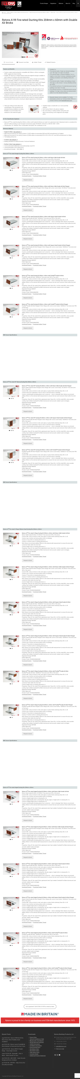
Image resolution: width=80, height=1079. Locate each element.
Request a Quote (28, 179)
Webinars (61, 3)
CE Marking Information (36, 1045)
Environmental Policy (35, 1047)
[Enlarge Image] (20, 45)
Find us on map (60, 1048)
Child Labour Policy (34, 1052)
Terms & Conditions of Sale (37, 1039)
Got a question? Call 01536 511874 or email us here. (40, 1006)
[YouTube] (59, 1055)
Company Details (34, 1054)
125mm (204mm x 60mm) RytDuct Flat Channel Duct (57, 45)
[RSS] (55, 1055)
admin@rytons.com (67, 100)
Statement (38, 1055)
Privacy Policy (33, 1037)
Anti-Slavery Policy (34, 1050)
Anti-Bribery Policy (34, 1049)
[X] (57, 1055)
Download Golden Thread (39, 176)
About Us (68, 3)
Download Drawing (26, 176)
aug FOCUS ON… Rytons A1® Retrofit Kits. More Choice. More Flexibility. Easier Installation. (13, 1039)
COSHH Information (35, 1044)
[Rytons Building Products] (12, 5)
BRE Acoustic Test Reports (37, 1040)
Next (21, 162)
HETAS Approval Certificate (37, 1042)
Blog (74, 3)
